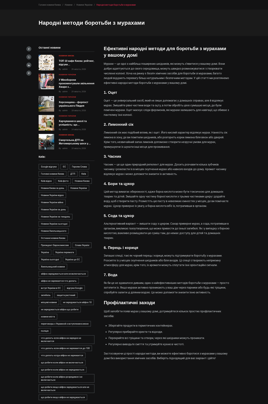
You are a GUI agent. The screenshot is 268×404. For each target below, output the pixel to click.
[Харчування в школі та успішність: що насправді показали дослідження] (46, 123)
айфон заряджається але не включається (63, 274)
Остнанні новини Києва (53, 238)
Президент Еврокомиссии (55, 245)
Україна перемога (64, 252)
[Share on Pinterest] (28, 73)
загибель (46, 295)
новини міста (48, 316)
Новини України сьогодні (54, 224)
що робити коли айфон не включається (62, 362)
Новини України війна (52, 202)
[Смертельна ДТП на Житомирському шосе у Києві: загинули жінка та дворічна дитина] (46, 141)
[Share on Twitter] (28, 56)
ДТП (72, 174)
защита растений (66, 295)
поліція (45, 331)
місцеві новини (49, 302)
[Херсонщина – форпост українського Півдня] (46, 104)
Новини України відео (52, 195)
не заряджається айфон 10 (77, 302)
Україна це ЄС (72, 259)
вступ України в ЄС (51, 288)
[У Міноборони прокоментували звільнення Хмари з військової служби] (46, 81)
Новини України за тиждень (55, 216)
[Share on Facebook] (28, 48)
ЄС (64, 166)
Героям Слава (79, 166)
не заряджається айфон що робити (59, 309)
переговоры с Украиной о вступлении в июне (65, 324)
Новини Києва (66, 56)
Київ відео (46, 181)
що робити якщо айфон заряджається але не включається (65, 388)
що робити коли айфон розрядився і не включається (61, 378)
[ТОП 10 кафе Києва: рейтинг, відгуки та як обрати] (46, 62)
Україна (45, 252)
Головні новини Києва (52, 174)
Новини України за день (53, 209)
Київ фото (63, 181)
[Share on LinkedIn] (28, 65)
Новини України (67, 75)
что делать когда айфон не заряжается (62, 355)
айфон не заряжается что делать (58, 281)
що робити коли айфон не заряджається (62, 369)
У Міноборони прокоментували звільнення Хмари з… (76, 83)
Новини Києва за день (52, 188)
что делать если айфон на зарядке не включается (61, 339)
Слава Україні (82, 245)
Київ (83, 174)
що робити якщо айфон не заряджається (63, 397)
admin (65, 69)
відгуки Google (75, 288)
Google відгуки (49, 166)
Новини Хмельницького (53, 231)
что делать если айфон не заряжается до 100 (65, 348)
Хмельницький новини (53, 266)
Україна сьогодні (50, 259)
